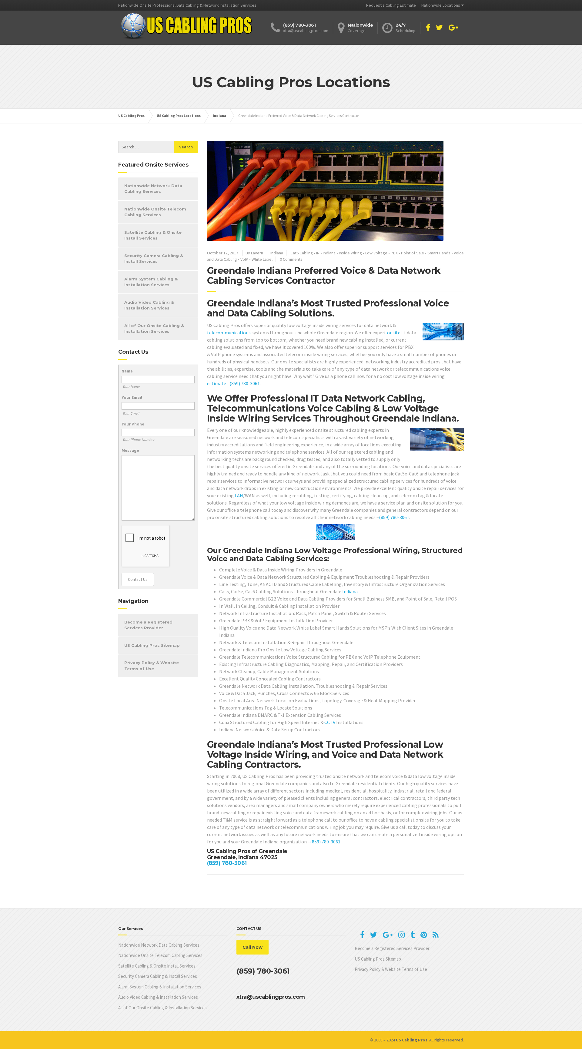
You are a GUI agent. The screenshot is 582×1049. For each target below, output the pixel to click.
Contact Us (138, 579)
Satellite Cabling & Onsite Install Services (153, 235)
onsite (393, 332)
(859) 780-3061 (244, 383)
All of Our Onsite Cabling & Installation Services (154, 328)
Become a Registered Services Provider (148, 625)
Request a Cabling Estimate (391, 5)
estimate (216, 383)
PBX (394, 253)
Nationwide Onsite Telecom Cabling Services (155, 212)
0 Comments (291, 259)
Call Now (252, 947)
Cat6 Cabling (301, 253)
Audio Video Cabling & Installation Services (149, 305)
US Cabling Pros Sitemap (152, 645)
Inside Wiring (350, 253)
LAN (239, 495)
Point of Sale (412, 253)
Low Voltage (376, 253)
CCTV (329, 722)
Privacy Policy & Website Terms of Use (151, 665)
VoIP (244, 259)
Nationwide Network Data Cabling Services (153, 188)
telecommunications (229, 332)
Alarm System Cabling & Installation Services (151, 281)
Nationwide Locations (440, 5)
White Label (262, 259)
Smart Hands (438, 253)
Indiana (276, 253)
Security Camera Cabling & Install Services (153, 258)
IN (317, 253)
